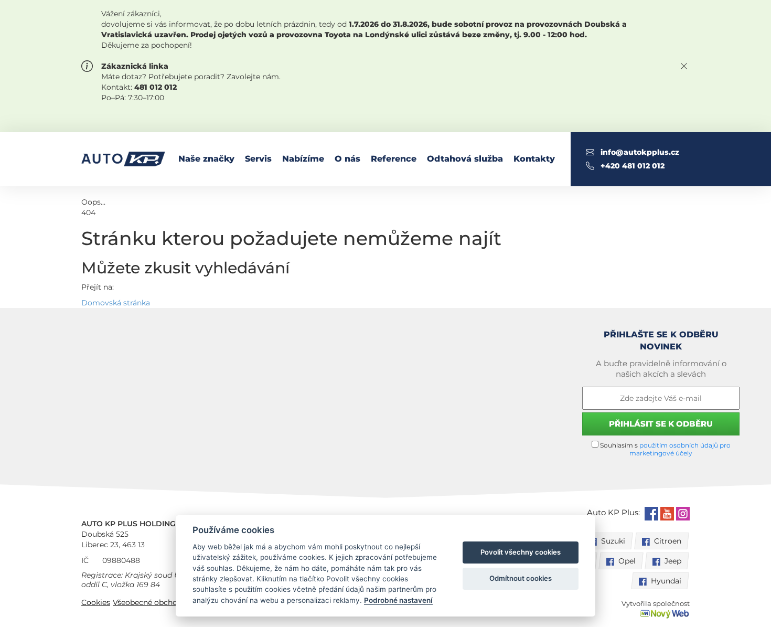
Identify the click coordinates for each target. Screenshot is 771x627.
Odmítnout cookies (520, 578)
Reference (393, 159)
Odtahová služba (465, 159)
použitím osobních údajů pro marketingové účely (680, 449)
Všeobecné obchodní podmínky (170, 602)
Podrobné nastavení (398, 600)
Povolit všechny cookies (520, 552)
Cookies (95, 602)
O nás (347, 159)
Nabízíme (303, 159)
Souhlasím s (664, 449)
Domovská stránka (115, 302)
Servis (258, 159)
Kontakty (534, 159)
